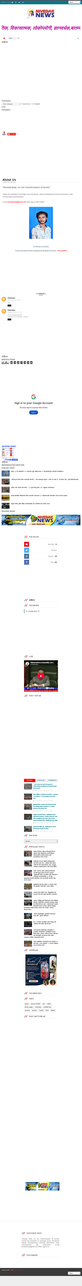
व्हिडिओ (53, 1010)
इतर (44, 1004)
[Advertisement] (41, 58)
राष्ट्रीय (41, 1010)
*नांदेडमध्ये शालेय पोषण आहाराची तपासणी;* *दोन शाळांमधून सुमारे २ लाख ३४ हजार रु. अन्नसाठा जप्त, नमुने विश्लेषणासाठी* (45, 479)
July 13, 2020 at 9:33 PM (14, 300)
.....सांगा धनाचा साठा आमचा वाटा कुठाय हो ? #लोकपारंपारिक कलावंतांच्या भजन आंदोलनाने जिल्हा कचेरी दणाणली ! (45, 786)
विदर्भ (47, 1010)
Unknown (11, 298)
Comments (52, 780)
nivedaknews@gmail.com (16, 202)
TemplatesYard (18, 1270)
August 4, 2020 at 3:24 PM (15, 312)
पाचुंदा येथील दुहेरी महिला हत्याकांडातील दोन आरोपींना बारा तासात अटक (30, 504)
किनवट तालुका (29, 1007)
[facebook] (15, 2)
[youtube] (12, 2)
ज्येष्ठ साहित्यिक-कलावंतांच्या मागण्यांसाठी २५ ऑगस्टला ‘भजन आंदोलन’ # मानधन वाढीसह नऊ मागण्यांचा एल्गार (45, 796)
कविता (49, 1004)
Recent (29, 780)
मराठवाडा (27, 1010)
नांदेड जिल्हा (38, 1007)
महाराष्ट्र (34, 1010)
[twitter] (19, 2)
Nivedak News (32, 611)
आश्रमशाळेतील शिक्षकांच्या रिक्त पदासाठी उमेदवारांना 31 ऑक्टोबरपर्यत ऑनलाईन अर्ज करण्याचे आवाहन (39, 495)
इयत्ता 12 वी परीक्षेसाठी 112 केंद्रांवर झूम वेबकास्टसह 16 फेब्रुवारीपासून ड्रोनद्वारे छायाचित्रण (37, 471)
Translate (37, 104)
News (27, 1004)
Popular (41, 780)
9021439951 (62, 251)
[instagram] (22, 2)
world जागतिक (35, 1004)
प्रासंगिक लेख (47, 1007)
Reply (9, 305)
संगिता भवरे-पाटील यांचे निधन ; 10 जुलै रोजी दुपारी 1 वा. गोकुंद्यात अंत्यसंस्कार (32, 487)
